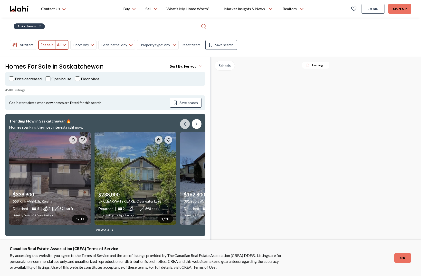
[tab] (23, 45)
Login (373, 9)
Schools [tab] (225, 65)
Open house (61, 78)
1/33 (80, 218)
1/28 (165, 218)
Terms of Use (204, 267)
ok (402, 258)
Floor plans (90, 78)
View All (102, 230)
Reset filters (191, 45)
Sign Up (400, 8)
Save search (224, 45)
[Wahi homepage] (19, 9)
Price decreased (28, 78)
